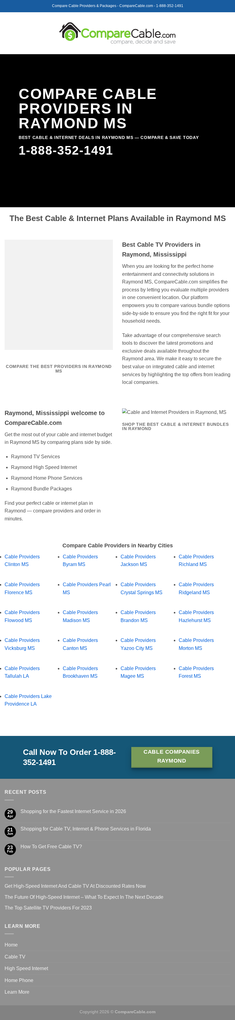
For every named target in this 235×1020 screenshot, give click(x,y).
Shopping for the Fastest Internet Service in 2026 (73, 811)
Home (11, 944)
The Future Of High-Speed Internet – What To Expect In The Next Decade (84, 897)
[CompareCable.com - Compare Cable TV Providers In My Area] (117, 33)
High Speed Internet (26, 968)
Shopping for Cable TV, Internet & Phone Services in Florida (86, 828)
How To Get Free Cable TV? (51, 846)
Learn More (17, 992)
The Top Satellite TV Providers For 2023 (48, 907)
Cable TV (15, 956)
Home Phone (19, 980)
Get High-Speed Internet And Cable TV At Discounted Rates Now (75, 886)
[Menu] (8, 33)
